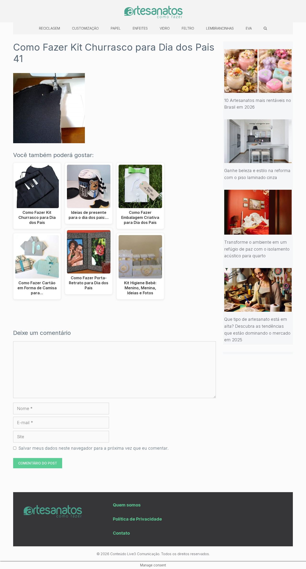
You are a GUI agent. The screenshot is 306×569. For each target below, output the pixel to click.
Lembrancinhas (220, 28)
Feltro (188, 28)
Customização (85, 28)
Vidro (165, 28)
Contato (121, 533)
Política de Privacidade (137, 519)
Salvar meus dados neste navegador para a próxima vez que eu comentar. (93, 448)
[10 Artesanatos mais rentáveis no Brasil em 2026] (258, 89)
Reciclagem (49, 28)
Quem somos (127, 504)
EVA (249, 28)
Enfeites (140, 28)
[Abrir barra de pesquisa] (265, 28)
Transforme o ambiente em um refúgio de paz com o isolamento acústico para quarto (257, 249)
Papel (116, 28)
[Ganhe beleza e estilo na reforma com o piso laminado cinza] (258, 159)
